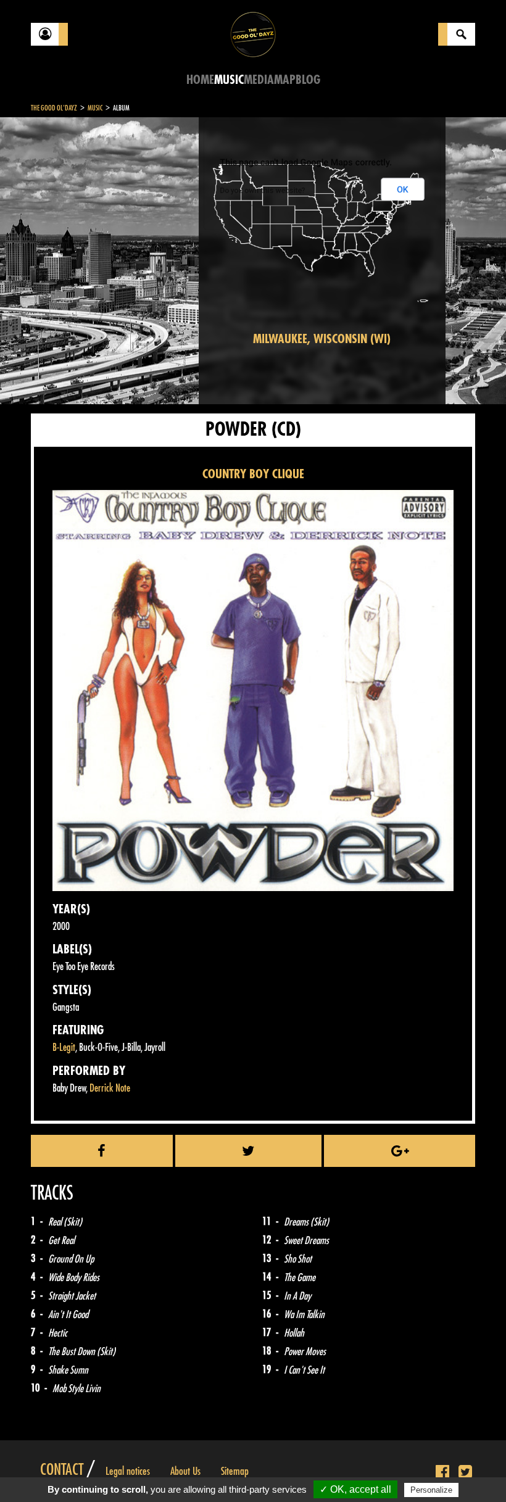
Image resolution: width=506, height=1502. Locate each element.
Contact (61, 1470)
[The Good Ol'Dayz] (253, 33)
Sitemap (235, 1471)
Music (229, 79)
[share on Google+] (399, 1151)
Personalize (431, 1490)
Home (200, 79)
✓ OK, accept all (355, 1489)
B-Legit (63, 1047)
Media (259, 79)
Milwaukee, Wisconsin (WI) (322, 339)
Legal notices (128, 1471)
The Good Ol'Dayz (54, 108)
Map (285, 79)
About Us (185, 1471)
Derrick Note (109, 1088)
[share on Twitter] (248, 1151)
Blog (308, 79)
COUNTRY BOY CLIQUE (253, 474)
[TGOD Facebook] (442, 1472)
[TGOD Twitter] (465, 1472)
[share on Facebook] (102, 1151)
